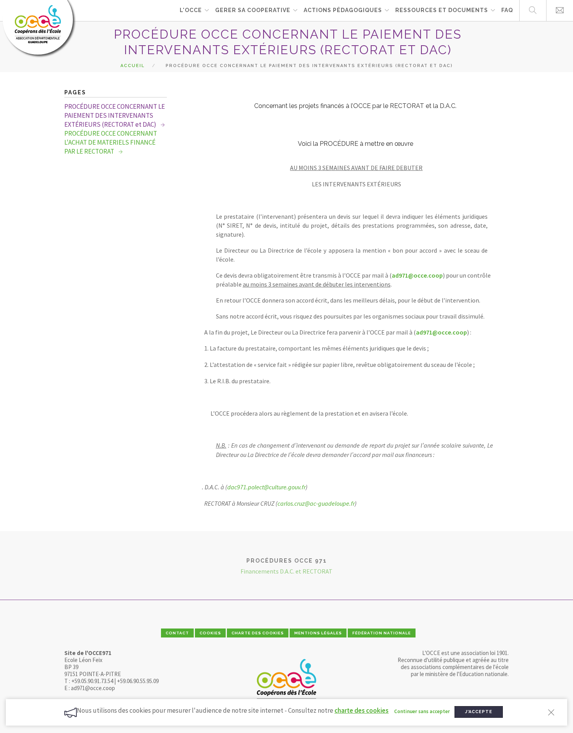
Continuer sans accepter (422, 711)
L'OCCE (191, 10)
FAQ (507, 10)
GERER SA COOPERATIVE (252, 10)
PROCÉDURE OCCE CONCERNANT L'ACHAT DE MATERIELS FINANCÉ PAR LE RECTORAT (110, 142)
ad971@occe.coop (417, 275)
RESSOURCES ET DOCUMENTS (441, 10)
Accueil (132, 65)
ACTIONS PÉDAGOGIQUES (343, 10)
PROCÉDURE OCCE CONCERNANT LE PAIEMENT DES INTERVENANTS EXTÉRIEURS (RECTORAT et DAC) (114, 115)
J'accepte (478, 711)
